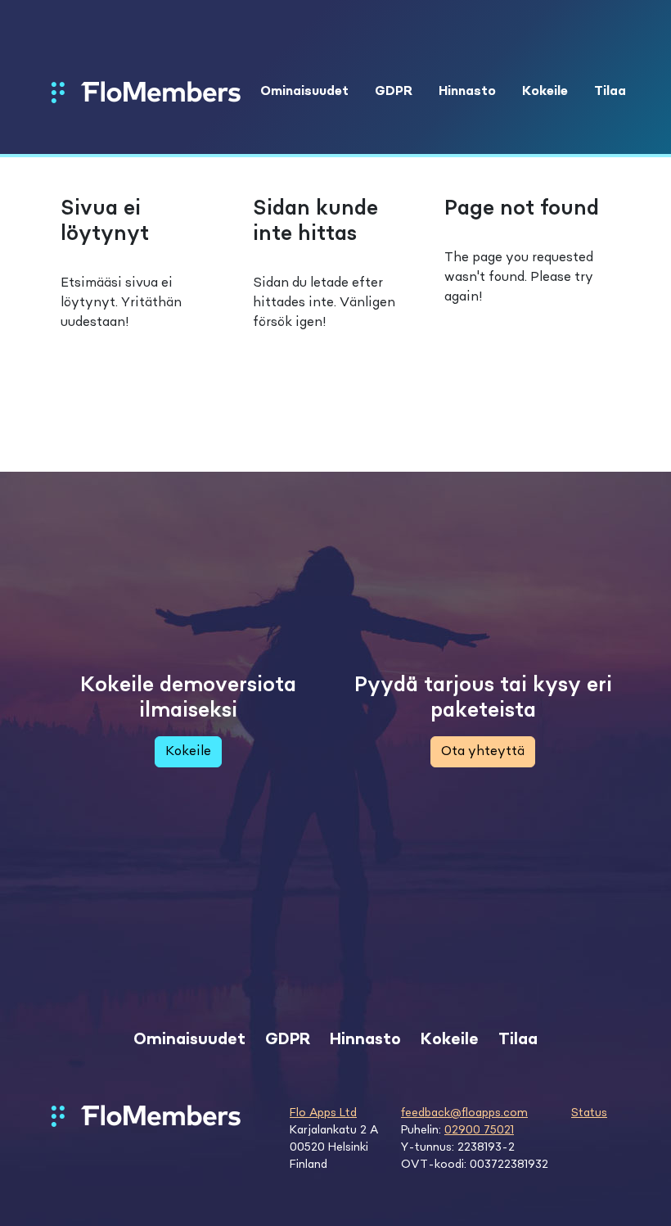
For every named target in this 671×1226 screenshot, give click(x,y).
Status (589, 1113)
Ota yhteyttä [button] (483, 751)
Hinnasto (467, 91)
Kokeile (545, 91)
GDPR (393, 91)
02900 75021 (479, 1130)
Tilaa (610, 91)
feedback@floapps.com (464, 1113)
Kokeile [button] (188, 751)
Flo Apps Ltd (323, 1113)
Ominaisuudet (304, 91)
